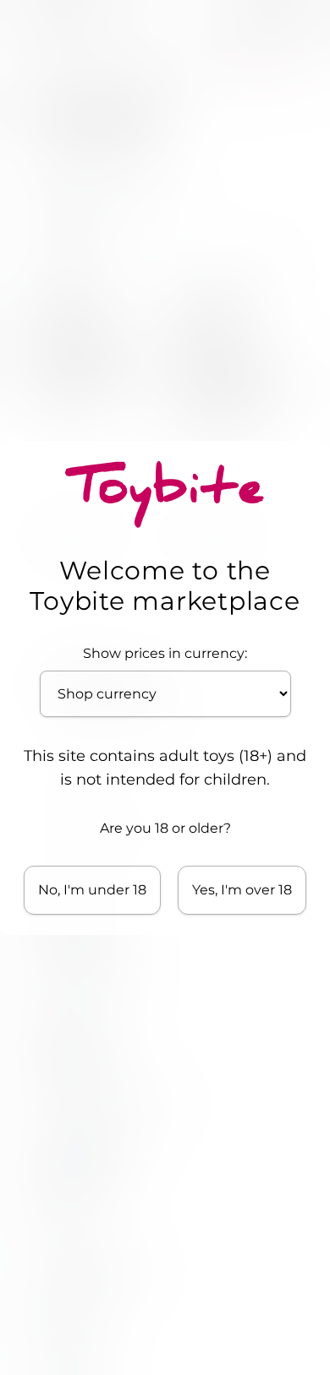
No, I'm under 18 (92, 890)
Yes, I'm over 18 (242, 890)
